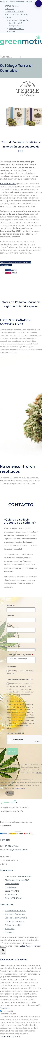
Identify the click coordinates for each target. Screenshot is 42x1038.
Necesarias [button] (5, 1008)
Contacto (9, 932)
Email (9, 626)
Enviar (12, 751)
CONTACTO (9, 9)
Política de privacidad (14, 921)
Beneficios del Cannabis (16, 918)
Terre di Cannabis (8, 183)
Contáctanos (11, 887)
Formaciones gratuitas (15, 910)
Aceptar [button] (29, 946)
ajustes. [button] (21, 946)
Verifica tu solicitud (15, 733)
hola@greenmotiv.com (17, 849)
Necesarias (8, 1011)
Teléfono (11, 636)
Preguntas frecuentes (15, 914)
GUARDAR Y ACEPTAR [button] (10, 1036)
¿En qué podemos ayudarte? (20, 655)
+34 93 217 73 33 (11, 846)
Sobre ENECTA (11, 894)
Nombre (10, 605)
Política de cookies (19, 788)
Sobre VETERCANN (14, 898)
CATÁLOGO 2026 (12, 6)
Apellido (10, 616)
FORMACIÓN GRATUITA (14, 12)
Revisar (37, 946)
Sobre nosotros (12, 884)
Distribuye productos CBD (17, 880)
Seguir (14, 270)
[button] (38, 3)
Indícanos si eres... (15, 646)
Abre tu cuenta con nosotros (18, 876)
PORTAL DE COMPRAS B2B (16, 14)
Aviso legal (9, 928)
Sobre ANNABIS (12, 891)
